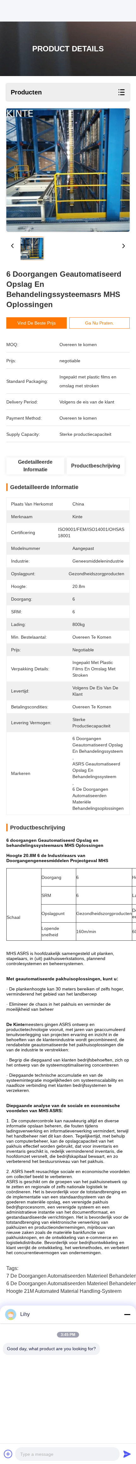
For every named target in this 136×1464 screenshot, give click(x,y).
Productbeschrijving (95, 465)
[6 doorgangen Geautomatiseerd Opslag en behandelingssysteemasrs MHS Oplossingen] (68, 170)
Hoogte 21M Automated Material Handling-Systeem (63, 1291)
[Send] (127, 1454)
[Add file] (8, 1454)
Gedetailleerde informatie (35, 465)
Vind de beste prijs (36, 323)
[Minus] (127, 1314)
